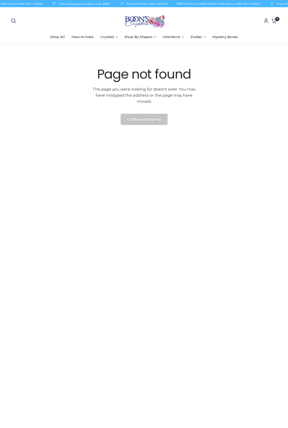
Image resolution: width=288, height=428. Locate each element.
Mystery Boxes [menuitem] (225, 37)
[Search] (14, 20)
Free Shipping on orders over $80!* (83, 3)
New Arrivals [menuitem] (83, 37)
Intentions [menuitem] (171, 37)
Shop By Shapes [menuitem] (138, 37)
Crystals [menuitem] (107, 37)
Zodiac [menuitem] (196, 37)
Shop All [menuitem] (57, 37)
